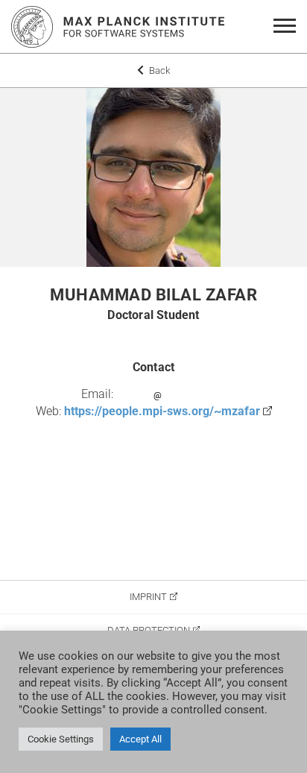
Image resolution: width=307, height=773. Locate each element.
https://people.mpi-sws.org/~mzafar (162, 411)
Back (158, 70)
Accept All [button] (140, 739)
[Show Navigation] (287, 27)
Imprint (148, 596)
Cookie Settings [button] (61, 739)
